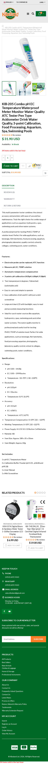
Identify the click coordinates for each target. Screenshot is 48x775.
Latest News (6, 698)
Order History (7, 730)
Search (4, 721)
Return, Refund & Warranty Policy (14, 704)
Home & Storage (8, 671)
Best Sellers (6, 662)
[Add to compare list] (29, 166)
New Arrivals (29, 524)
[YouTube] (9, 611)
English (9, 2)
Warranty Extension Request (12, 711)
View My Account (8, 734)
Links (42, 2)
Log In (4, 727)
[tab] (8, 185)
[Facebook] (4, 611)
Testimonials (6, 707)
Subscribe (38, 639)
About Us (5, 685)
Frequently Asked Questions (12, 691)
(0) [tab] (9, 192)
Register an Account (9, 724)
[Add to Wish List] (23, 166)
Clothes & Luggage (9, 668)
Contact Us (6, 688)
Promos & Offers (8, 701)
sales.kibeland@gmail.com (15, 593)
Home (3, 26)
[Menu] (28, 13)
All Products (6, 659)
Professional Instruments (12, 524)
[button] (7, 135)
